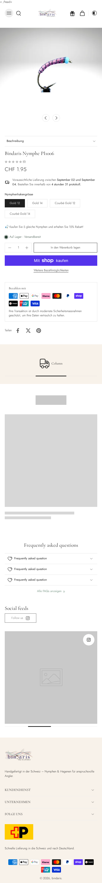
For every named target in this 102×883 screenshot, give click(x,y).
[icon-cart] (82, 13)
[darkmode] (93, 13)
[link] (20, 618)
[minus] (9, 248)
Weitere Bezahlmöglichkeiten (51, 270)
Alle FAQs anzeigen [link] (49, 591)
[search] (18, 13)
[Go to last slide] (46, 118)
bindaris (56, 878)
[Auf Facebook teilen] (18, 330)
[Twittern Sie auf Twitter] (28, 330)
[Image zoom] (51, 69)
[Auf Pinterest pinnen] (38, 330)
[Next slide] (56, 118)
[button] (65, 247)
